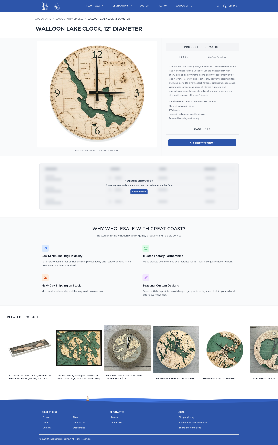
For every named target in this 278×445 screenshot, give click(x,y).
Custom (144, 5)
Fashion (162, 5)
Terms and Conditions (190, 427)
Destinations (121, 5)
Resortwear (93, 5)
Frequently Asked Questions (193, 422)
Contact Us (116, 422)
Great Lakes (79, 422)
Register (115, 417)
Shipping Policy (186, 417)
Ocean (46, 417)
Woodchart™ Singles (69, 19)
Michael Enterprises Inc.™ (59, 439)
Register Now (139, 191)
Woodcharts (184, 5)
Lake (45, 422)
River (75, 417)
